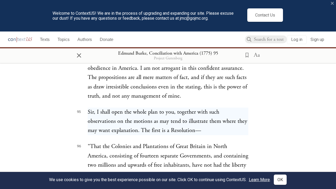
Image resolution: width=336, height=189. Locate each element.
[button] (245, 54)
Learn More (259, 179)
